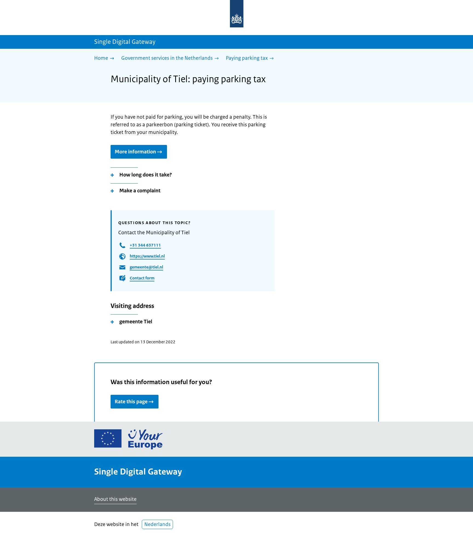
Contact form (142, 278)
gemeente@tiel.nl (146, 267)
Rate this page (131, 401)
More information (135, 151)
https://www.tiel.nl (147, 256)
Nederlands (157, 524)
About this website (115, 499)
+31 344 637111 (145, 245)
